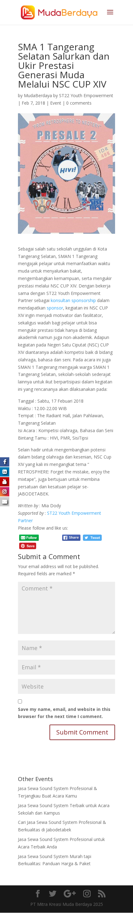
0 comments (79, 103)
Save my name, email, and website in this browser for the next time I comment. (64, 713)
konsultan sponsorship (73, 300)
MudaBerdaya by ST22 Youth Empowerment (68, 95)
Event (55, 103)
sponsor (55, 308)
